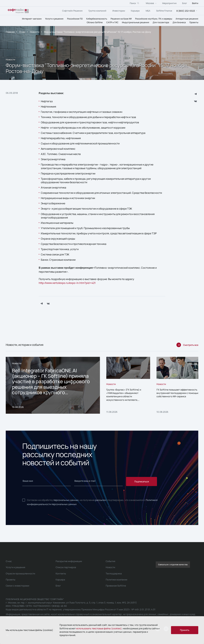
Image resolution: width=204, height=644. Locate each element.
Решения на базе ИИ (121, 18)
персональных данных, (66, 500)
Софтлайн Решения (72, 10)
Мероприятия (169, 3)
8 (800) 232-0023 (185, 10)
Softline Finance (164, 10)
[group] (53, 385)
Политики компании (116, 579)
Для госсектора (161, 22)
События (110, 561)
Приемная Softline (116, 585)
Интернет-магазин (32, 18)
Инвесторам (118, 10)
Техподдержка (114, 573)
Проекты (193, 22)
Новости (34, 32)
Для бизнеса (179, 22)
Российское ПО (75, 18)
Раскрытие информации (69, 561)
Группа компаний (97, 10)
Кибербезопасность (96, 18)
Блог (184, 3)
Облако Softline (95, 22)
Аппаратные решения (187, 18)
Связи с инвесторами (17, 585)
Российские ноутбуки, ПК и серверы (153, 18)
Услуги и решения (54, 18)
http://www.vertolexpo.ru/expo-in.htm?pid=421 (67, 283)
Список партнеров (66, 567)
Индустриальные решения (135, 22)
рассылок (100, 500)
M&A (148, 10)
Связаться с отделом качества (173, 565)
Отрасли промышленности (20, 573)
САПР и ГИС (112, 22)
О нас (22, 32)
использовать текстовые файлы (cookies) (99, 628)
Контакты (61, 573)
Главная (10, 32)
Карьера (135, 10)
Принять (184, 630)
